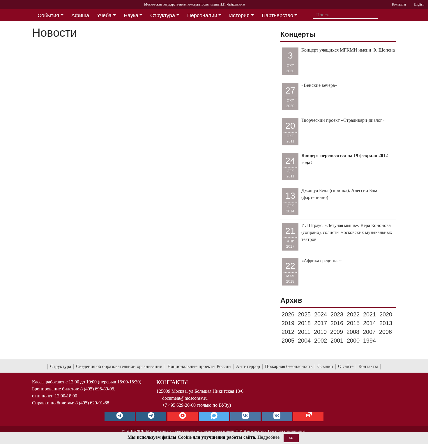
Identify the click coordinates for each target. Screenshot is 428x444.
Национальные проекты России (199, 366)
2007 (369, 332)
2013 (385, 323)
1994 (369, 340)
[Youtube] (182, 416)
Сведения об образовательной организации (119, 366)
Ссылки (325, 366)
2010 (320, 332)
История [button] (239, 15)
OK (291, 437)
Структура (60, 366)
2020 (385, 314)
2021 (369, 314)
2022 (353, 314)
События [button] (48, 15)
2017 (320, 323)
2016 (336, 323)
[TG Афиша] (151, 416)
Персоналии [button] (202, 15)
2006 (385, 332)
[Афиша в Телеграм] (308, 416)
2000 (353, 340)
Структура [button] (162, 15)
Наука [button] (131, 15)
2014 (369, 323)
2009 (336, 332)
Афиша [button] (80, 15)
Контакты (368, 366)
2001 (336, 340)
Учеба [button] (104, 15)
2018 (304, 323)
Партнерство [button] (277, 15)
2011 (304, 332)
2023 (336, 314)
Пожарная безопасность (288, 366)
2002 (320, 340)
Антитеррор (248, 366)
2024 (320, 314)
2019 (288, 323)
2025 (304, 314)
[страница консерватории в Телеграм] (120, 416)
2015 (353, 323)
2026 (288, 314)
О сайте (345, 366)
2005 (288, 340)
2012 (288, 332)
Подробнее (268, 437)
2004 (304, 340)
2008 (352, 332)
